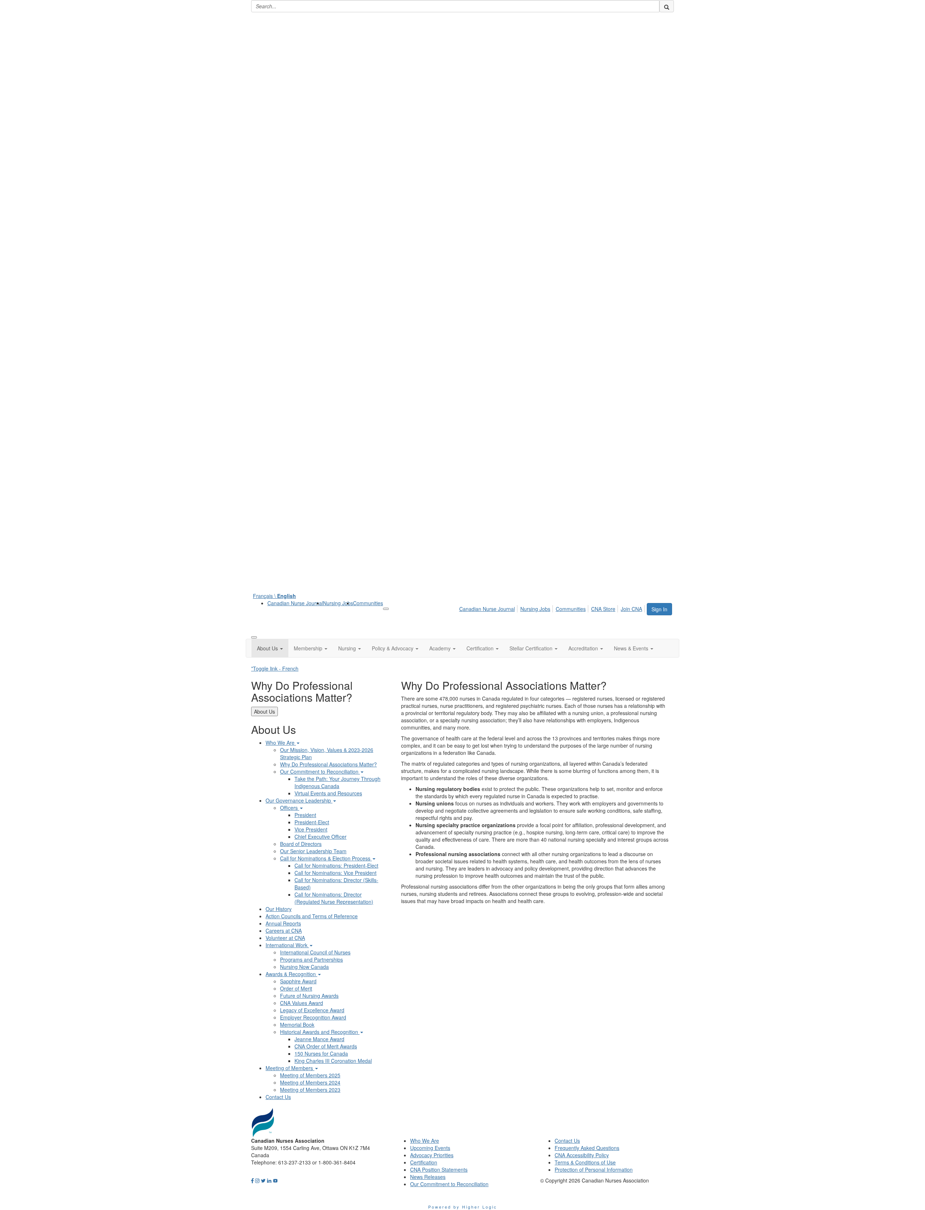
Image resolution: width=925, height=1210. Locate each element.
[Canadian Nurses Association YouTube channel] (275, 1180)
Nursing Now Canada (304, 966)
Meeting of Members (290, 1068)
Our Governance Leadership (299, 800)
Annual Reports (283, 923)
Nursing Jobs (338, 603)
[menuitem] (295, 603)
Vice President (310, 829)
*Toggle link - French (274, 668)
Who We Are (281, 742)
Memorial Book (297, 1024)
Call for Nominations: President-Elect (336, 865)
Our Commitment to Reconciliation (320, 771)
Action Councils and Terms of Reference (312, 916)
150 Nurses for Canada (321, 1053)
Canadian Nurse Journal (295, 603)
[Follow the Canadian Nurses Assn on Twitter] (263, 1180)
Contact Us (278, 1096)
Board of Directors (301, 843)
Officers (289, 807)
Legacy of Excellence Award (312, 1010)
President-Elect (311, 822)
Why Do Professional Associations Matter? (328, 764)
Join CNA (631, 608)
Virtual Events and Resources (328, 793)
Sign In (659, 609)
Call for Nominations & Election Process (326, 858)
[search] (666, 6)
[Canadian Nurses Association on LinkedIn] (269, 1180)
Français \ (274, 595)
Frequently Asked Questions (587, 1147)
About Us (264, 711)
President (305, 814)
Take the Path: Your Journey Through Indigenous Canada (337, 782)
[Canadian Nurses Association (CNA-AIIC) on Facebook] (252, 1180)
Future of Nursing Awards (309, 995)
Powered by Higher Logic (462, 1207)
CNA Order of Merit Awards (325, 1046)
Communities (368, 603)
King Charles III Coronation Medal (333, 1060)
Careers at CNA (284, 930)
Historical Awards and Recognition (320, 1031)
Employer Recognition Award (313, 1017)
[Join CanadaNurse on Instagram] (257, 1180)
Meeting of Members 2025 (310, 1075)
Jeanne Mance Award (319, 1039)
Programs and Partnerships (311, 959)
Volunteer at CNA (285, 937)
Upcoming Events (430, 1147)
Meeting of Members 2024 (310, 1082)
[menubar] (553, 607)
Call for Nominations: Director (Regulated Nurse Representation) (333, 898)
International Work (287, 945)
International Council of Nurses (315, 952)
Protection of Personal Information (594, 1169)
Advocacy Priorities (431, 1155)
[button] (269, 648)
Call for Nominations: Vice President (335, 872)
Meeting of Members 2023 (310, 1089)
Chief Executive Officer (320, 836)
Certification (423, 1162)
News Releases (428, 1176)
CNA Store (603, 608)
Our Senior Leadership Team (313, 851)
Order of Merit (296, 988)
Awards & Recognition (291, 974)
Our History (279, 908)
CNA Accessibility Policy (582, 1155)
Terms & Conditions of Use (585, 1162)
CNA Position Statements (439, 1169)
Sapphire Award (298, 981)
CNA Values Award (301, 1002)
